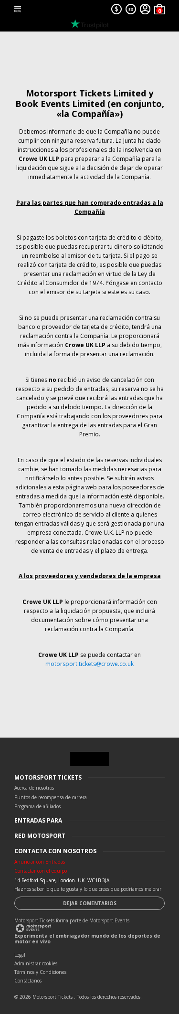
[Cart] (159, 9)
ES (130, 9)
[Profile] (145, 9)
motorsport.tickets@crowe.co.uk (89, 664)
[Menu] (17, 9)
